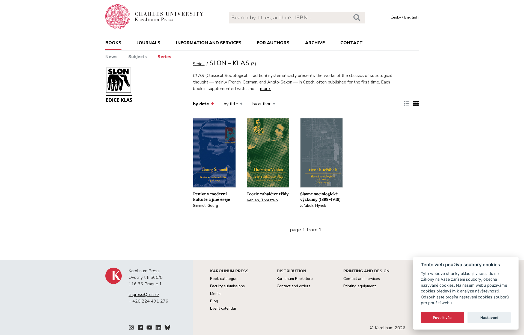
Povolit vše (442, 317)
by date (201, 104)
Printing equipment (359, 286)
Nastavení (489, 317)
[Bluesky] (167, 328)
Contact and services (361, 278)
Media (215, 293)
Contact (351, 43)
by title (231, 104)
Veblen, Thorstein (262, 200)
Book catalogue (223, 278)
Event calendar (223, 308)
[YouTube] (149, 328)
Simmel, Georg (205, 205)
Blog (214, 301)
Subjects (137, 57)
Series (164, 57)
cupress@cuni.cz (144, 295)
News (111, 57)
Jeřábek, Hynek (313, 205)
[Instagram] (131, 328)
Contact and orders (293, 286)
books (113, 43)
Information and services (209, 43)
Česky (396, 17)
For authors (273, 43)
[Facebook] (140, 328)
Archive (315, 43)
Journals (148, 43)
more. (265, 89)
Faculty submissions (227, 286)
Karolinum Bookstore (295, 278)
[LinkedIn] (158, 328)
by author (261, 104)
